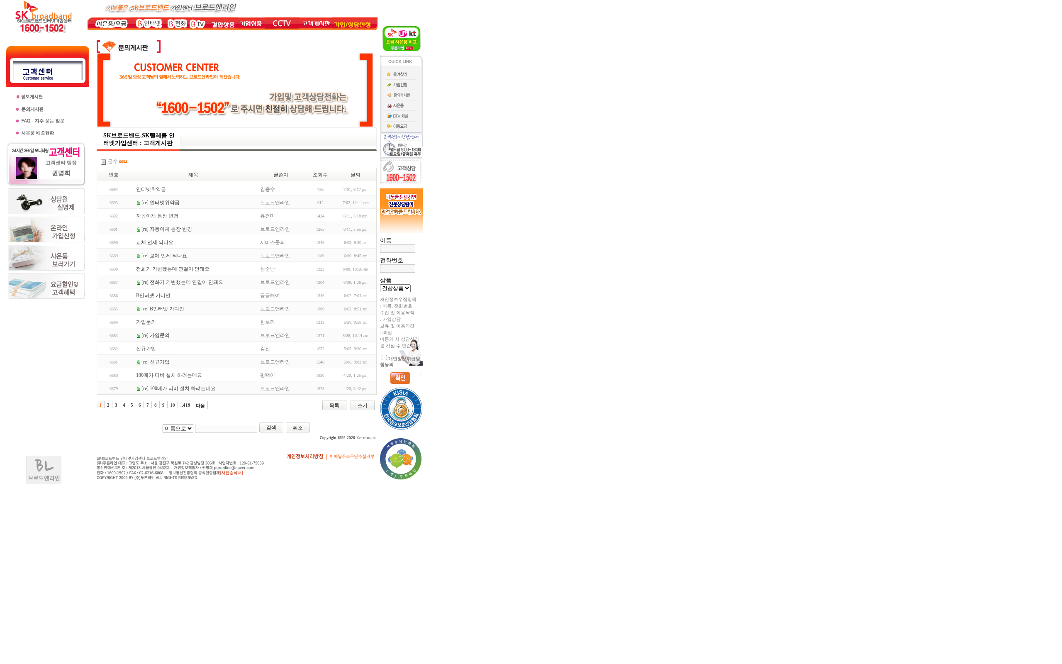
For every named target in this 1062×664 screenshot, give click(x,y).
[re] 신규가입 (155, 362)
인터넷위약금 (151, 189)
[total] (103, 162)
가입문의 (146, 322)
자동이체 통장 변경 (157, 216)
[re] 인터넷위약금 (160, 202)
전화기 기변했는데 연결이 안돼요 (172, 269)
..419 (185, 405)
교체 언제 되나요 (154, 242)
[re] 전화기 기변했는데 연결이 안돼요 (182, 282)
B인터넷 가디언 (153, 295)
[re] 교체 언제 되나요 (164, 256)
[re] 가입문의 (155, 335)
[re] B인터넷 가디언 (162, 309)
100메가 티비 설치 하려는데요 (169, 375)
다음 (200, 405)
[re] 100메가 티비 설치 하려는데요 (178, 388)
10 (172, 405)
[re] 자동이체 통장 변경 (166, 229)
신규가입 (146, 349)
